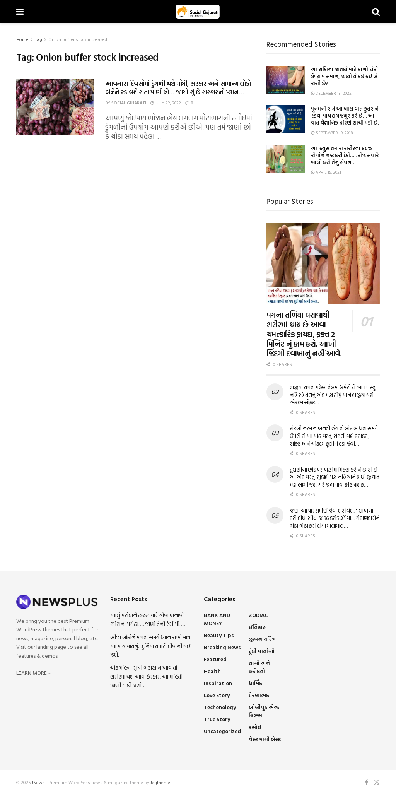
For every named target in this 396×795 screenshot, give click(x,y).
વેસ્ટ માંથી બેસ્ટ (265, 739)
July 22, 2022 (167, 103)
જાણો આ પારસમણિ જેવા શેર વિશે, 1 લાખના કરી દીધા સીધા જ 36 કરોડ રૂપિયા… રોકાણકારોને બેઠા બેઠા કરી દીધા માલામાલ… (335, 518)
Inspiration (218, 683)
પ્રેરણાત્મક (259, 695)
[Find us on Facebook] (366, 782)
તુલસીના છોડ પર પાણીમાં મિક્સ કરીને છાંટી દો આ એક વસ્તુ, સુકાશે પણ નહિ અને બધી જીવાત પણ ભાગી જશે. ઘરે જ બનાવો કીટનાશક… (334, 477)
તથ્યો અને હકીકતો (259, 667)
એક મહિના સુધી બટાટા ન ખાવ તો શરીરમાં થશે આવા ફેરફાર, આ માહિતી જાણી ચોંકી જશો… (146, 676)
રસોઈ (255, 727)
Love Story (217, 695)
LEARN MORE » (33, 672)
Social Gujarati (128, 103)
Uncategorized (222, 731)
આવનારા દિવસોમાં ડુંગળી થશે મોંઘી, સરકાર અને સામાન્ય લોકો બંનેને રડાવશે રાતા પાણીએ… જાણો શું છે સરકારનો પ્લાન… (178, 88)
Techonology (220, 707)
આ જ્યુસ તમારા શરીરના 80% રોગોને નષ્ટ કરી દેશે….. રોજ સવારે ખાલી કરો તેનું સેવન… (345, 155)
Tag (38, 39)
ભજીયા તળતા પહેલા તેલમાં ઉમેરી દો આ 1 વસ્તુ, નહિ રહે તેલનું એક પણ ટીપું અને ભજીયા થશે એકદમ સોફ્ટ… (333, 394)
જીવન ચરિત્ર (262, 639)
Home (22, 39)
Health (212, 671)
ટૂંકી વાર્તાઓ (262, 651)
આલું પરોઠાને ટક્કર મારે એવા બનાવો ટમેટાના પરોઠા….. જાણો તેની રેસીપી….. (147, 619)
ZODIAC (258, 615)
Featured (215, 659)
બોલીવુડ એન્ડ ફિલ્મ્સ (264, 711)
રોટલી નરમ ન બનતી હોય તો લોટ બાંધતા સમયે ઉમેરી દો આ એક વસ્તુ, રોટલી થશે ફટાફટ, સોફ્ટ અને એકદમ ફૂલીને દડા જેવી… (334, 435)
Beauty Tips (219, 635)
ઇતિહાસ (258, 627)
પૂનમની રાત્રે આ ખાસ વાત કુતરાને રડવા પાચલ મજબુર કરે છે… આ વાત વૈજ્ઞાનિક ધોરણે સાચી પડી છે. (345, 116)
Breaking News (222, 647)
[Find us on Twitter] (377, 782)
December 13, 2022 (333, 93)
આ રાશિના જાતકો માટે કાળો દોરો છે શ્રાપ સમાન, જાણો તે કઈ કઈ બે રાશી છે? (344, 76)
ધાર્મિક (255, 683)
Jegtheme (160, 782)
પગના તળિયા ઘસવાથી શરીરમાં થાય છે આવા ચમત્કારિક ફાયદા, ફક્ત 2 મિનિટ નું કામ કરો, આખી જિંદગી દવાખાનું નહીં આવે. (303, 334)
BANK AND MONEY (217, 619)
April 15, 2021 (327, 172)
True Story (217, 719)
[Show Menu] (20, 11)
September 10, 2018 (333, 133)
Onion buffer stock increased (77, 39)
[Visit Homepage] (198, 11)
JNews (38, 782)
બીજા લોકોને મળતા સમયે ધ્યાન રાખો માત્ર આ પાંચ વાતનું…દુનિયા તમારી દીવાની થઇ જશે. (150, 645)
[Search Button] (376, 11)
